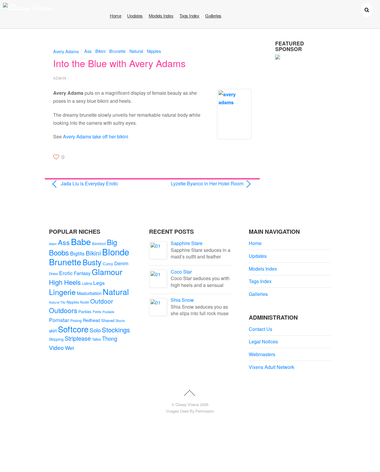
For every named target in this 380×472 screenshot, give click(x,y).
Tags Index (189, 15)
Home (115, 15)
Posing (76, 320)
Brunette (117, 51)
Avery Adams (66, 51)
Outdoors (63, 310)
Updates (134, 15)
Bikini (100, 51)
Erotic (66, 273)
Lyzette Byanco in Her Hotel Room (200, 183)
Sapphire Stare (186, 243)
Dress (53, 273)
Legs (99, 282)
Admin (59, 77)
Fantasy (82, 273)
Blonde (115, 251)
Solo (95, 330)
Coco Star (181, 271)
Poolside (108, 311)
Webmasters (262, 354)
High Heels (65, 282)
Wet (69, 347)
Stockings (116, 329)
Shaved (107, 320)
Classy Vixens (187, 404)
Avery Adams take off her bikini (95, 136)
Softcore (73, 329)
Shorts (120, 320)
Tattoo (96, 339)
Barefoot (99, 243)
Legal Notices (263, 341)
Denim (121, 263)
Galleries (213, 15)
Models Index (161, 15)
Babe (81, 241)
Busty (92, 261)
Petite (97, 311)
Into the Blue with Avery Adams (119, 63)
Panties (84, 311)
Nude (84, 301)
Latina (87, 283)
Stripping (56, 339)
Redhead (91, 320)
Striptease (78, 338)
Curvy (108, 263)
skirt (53, 330)
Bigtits (77, 253)
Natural (136, 51)
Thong (109, 338)
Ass (87, 51)
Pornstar (59, 319)
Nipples (154, 51)
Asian (53, 243)
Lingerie (62, 291)
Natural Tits (57, 302)
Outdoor (101, 300)
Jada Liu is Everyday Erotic (89, 183)
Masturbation (89, 293)
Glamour (107, 271)
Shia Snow (182, 299)
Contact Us (260, 329)
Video (56, 347)
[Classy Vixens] (28, 7)
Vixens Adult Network (271, 367)
